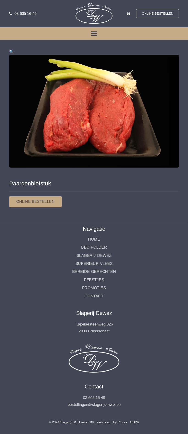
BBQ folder (94, 247)
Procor (122, 422)
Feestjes (94, 280)
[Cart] (128, 13)
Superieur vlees (94, 263)
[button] (94, 33)
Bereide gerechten (94, 271)
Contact (94, 296)
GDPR (134, 422)
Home (94, 239)
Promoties (94, 288)
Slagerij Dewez (94, 255)
